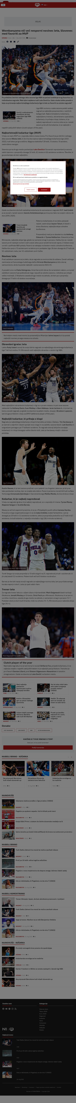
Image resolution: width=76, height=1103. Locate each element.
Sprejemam (44, 189)
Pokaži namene (31, 189)
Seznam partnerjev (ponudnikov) (21, 183)
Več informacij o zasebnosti (30, 174)
